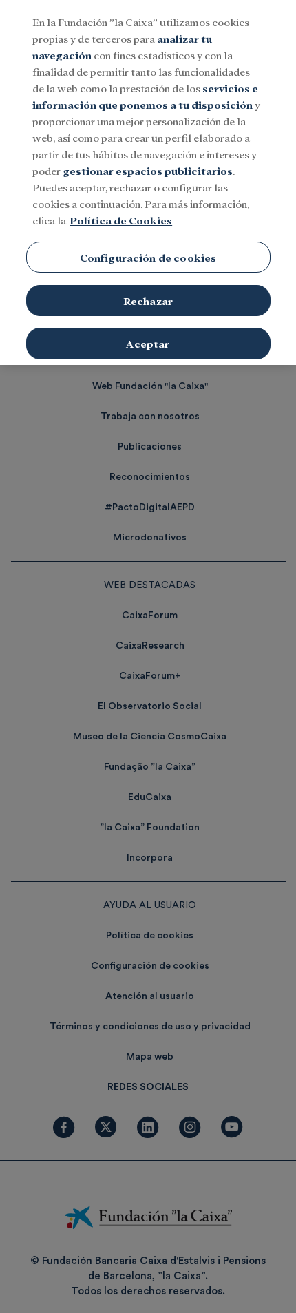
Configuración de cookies (148, 257)
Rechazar (148, 300)
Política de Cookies (121, 220)
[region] (148, 182)
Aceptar (147, 343)
